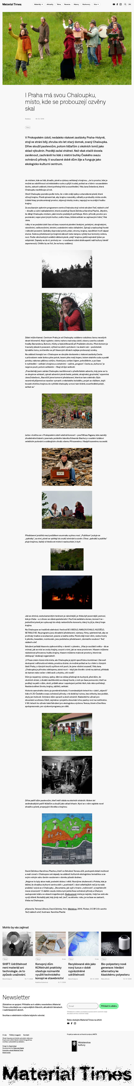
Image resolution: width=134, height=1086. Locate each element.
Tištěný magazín (15, 1035)
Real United (12, 1046)
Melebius (72, 909)
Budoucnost (71, 894)
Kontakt (26, 1035)
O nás (5, 1035)
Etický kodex (6, 1052)
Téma (28, 127)
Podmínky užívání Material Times (13, 1050)
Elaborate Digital (18, 1048)
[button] (38, 4)
